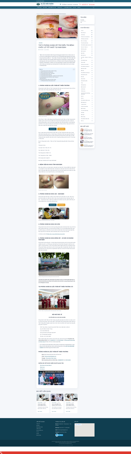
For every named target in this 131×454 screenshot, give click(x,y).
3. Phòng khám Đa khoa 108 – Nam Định (47, 73)
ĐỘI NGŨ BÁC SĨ (43, 78)
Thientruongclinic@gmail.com (50, 356)
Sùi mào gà (42, 368)
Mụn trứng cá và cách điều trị (46, 365)
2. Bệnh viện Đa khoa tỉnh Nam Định (46, 72)
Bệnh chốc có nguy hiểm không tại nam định (56, 234)
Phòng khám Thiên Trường (51, 358)
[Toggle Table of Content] (73, 69)
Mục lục (41, 69)
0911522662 (60, 340)
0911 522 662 (92, 4)
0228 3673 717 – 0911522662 (64, 427)
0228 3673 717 (85, 4)
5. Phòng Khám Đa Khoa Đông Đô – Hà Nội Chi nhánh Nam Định (51, 75)
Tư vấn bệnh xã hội (67, 7)
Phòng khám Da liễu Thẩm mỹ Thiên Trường (48, 79)
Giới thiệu (45, 7)
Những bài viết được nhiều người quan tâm (48, 80)
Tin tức (74, 7)
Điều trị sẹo (42, 367)
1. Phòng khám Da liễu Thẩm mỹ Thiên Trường (48, 70)
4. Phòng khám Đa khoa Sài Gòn (46, 74)
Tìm (81, 22)
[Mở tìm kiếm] (94, 7)
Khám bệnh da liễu (52, 7)
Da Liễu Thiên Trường (62, 432)
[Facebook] (94, 1)
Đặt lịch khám (38, 435)
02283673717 (53, 340)
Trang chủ (39, 7)
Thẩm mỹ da (59, 7)
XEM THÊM (40, 411)
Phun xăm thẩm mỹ (39, 430)
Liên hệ (78, 7)
